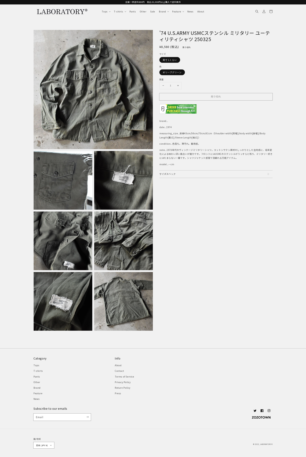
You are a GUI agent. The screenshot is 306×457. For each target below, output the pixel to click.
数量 (161, 79)
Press (118, 393)
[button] (106, 11)
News (36, 398)
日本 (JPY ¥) (42, 445)
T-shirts (38, 370)
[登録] (87, 417)
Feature (37, 393)
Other (36, 382)
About (118, 365)
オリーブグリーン (172, 72)
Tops (36, 365)
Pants (36, 376)
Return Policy (122, 387)
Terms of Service (124, 376)
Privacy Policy (123, 382)
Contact (119, 370)
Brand (36, 387)
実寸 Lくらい (170, 59)
